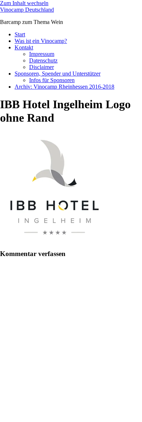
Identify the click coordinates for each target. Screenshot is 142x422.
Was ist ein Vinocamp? (41, 41)
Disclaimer (41, 67)
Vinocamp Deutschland (27, 10)
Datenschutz (43, 60)
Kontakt (24, 47)
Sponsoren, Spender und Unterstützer (57, 73)
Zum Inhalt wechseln (24, 3)
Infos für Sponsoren (52, 80)
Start (20, 34)
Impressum (41, 54)
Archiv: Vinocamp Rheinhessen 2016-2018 (64, 87)
